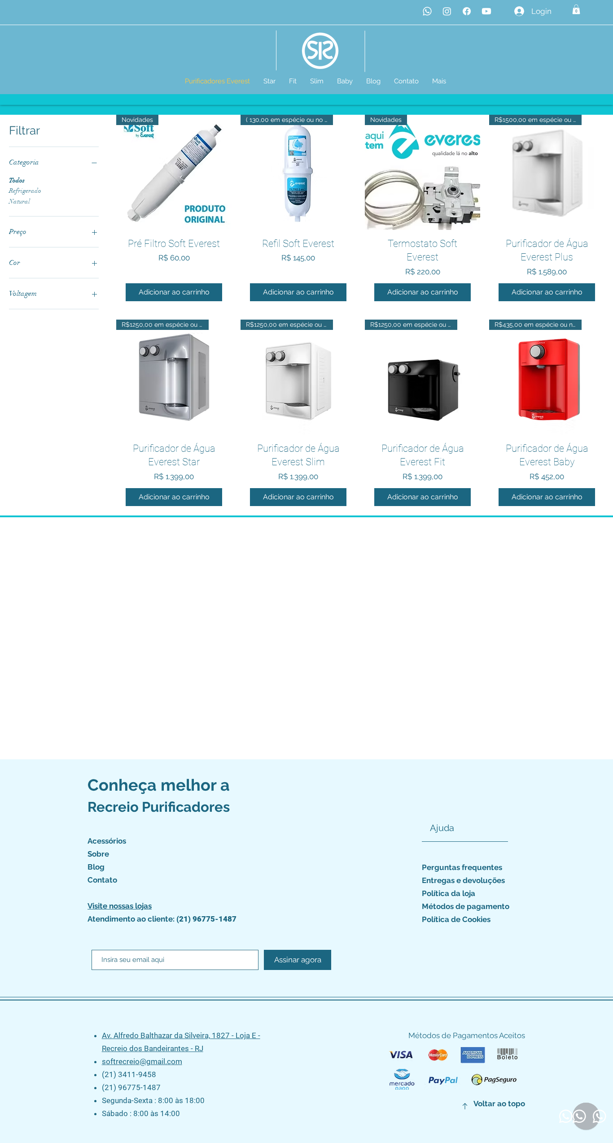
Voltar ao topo (499, 1103)
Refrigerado (25, 191)
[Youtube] (486, 11)
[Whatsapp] (427, 11)
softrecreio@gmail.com (142, 1061)
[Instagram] (447, 11)
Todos (17, 180)
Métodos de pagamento (465, 906)
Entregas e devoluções (463, 880)
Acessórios (107, 840)
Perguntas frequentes (462, 867)
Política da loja (448, 893)
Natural (19, 201)
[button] (576, 9)
